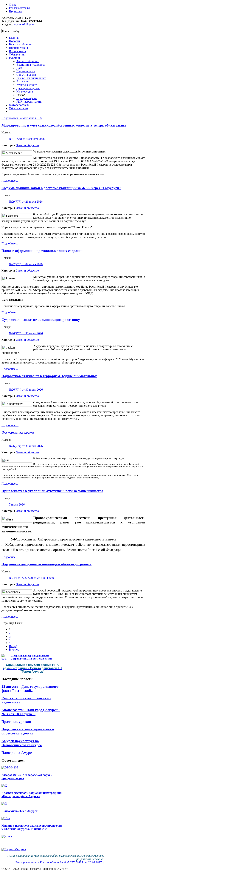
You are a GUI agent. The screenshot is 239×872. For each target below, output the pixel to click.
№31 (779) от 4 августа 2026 (27, 138)
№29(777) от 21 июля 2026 (26, 201)
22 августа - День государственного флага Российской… (30, 689)
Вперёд (13, 646)
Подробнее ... (9, 180)
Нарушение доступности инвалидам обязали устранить (46, 564)
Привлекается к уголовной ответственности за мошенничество (52, 491)
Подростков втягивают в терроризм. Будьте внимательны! (49, 376)
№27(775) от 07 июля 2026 (26, 264)
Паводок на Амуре (16, 753)
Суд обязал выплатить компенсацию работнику (40, 320)
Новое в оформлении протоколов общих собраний (42, 251)
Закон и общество (27, 145)
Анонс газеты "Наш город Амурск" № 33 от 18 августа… (30, 712)
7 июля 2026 (17, 504)
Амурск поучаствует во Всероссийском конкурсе (21, 743)
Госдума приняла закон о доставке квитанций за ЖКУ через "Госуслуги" (61, 188)
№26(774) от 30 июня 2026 (26, 333)
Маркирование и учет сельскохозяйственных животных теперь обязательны (63, 125)
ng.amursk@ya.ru (24, 24)
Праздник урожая (16, 722)
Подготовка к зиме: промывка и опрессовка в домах (27, 731)
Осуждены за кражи (17, 432)
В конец (14, 649)
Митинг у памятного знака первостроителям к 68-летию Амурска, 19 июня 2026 (31, 827)
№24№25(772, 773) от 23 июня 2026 (32, 577)
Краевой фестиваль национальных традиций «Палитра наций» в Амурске (31, 794)
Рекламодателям (19, 8)
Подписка (15, 11)
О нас (12, 4)
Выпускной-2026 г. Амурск (19, 811)
